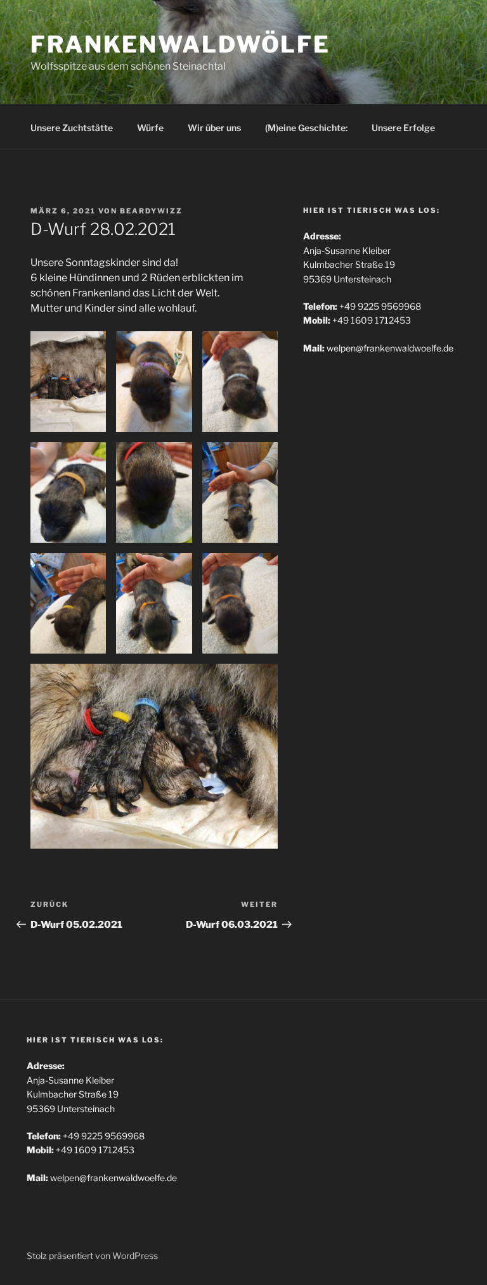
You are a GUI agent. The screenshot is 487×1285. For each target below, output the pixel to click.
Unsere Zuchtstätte (71, 127)
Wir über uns (214, 127)
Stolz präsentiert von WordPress (92, 1255)
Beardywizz (151, 210)
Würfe (150, 127)
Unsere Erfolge (403, 127)
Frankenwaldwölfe (180, 44)
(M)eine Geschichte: (306, 127)
